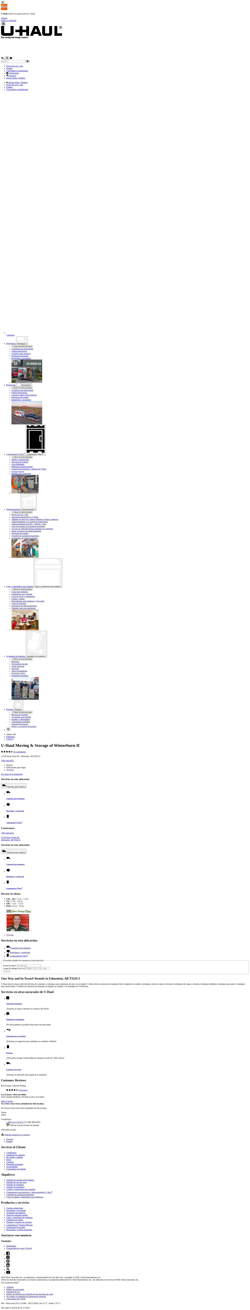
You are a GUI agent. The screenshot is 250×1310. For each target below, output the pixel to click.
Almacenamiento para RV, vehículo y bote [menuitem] (28, 524)
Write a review (7, 1101)
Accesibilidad (11, 1167)
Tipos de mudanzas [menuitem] (19, 671)
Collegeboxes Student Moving (19, 1225)
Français (9, 1139)
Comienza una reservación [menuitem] (22, 349)
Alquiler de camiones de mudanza (20, 1180)
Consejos (10, 1162)
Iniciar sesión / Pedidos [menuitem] (15, 78)
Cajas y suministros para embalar (48, 587)
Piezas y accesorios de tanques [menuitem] (23, 726)
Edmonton (10, 737)
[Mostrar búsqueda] (7, 58)
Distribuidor (11, 1246)
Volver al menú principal (22, 346)
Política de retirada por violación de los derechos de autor (29, 1294)
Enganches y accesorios (16, 1210)
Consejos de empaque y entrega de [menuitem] (28, 469)
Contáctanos (11, 1153)
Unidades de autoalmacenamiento (20, 1195)
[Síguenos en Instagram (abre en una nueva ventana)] (8, 1258)
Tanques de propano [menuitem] (19, 724)
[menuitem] (35, 390)
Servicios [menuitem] (15, 669)
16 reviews (22, 1090)
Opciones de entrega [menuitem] (19, 462)
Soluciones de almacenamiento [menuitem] (24, 606)
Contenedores (35, 454)
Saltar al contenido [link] (8, 20)
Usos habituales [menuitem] (17, 464)
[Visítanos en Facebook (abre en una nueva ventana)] (8, 1254)
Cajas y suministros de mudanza (19, 1217)
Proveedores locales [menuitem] (19, 664)
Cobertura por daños (14, 1220)
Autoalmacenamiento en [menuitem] (24, 517)
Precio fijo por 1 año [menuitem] (14, 66)
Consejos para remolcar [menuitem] (21, 354)
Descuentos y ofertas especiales (19, 1230)
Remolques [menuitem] (11, 343)
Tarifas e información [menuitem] (20, 459)
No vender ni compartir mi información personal (26, 1296)
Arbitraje (10, 1287)
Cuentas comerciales (14, 1208)
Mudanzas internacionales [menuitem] (22, 467)
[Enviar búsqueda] (28, 61)
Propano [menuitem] (10, 709)
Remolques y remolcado (15, 811)
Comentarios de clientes (16, 1169)
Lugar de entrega (14, 968)
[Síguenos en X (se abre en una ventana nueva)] (8, 1270)
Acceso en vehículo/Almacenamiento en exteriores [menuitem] (32, 529)
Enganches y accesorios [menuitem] (21, 358)
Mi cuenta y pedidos (14, 1157)
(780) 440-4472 (7, 761)
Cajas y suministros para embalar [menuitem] (20, 586)
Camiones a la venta (13, 1070)
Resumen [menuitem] (15, 661)
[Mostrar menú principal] (3, 24)
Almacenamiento (28, 509)
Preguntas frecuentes (14, 1164)
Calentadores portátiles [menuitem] (20, 722)
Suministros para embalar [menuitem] (21, 594)
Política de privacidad (15, 1289)
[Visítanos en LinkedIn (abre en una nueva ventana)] (8, 1266)
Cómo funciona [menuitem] (17, 666)
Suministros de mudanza (15, 1019)
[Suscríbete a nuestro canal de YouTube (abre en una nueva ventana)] (8, 1273)
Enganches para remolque (16, 1036)
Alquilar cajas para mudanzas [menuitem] (23, 608)
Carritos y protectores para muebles (20, 1189)
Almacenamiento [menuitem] (13, 509)
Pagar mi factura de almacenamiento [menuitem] (26, 531)
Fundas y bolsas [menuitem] (18, 599)
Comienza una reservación (22, 390)
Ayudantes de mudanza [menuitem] (16, 656)
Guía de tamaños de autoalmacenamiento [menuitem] (28, 526)
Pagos (8, 1160)
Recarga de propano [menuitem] (19, 715)
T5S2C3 (9, 739)
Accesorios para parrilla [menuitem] (21, 717)
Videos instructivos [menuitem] (19, 351)
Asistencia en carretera (15, 1155)
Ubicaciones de (16, 1299)
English (9, 1141)
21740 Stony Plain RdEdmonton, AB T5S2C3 (11, 838)
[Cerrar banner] (3, 2)
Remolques (21, 344)
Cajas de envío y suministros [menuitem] (23, 596)
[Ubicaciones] (11, 58)
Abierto (4, 18)
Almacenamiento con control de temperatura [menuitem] (29, 522)
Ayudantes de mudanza (36, 656)
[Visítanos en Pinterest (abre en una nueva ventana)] (8, 1262)
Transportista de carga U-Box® (19, 1248)
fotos (10, 770)
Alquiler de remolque (15, 1185)
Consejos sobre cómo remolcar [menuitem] (24, 395)
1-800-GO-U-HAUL (15, 1122)
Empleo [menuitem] (9, 68)
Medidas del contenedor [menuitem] (21, 474)
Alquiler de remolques (15, 1187)
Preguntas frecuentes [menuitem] (19, 356)
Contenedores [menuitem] (15, 454)
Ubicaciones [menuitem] (13, 73)
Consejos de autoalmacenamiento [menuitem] (25, 536)
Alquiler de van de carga (16, 1182)
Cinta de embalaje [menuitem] (18, 603)
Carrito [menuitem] (12, 76)
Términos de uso (13, 1292)
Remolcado (11, 385)
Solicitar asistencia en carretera (17, 1135)
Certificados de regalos (15, 1227)
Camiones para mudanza (16, 787)
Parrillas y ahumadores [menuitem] (20, 719)
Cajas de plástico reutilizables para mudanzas (24, 1197)
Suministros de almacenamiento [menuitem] (24, 538)
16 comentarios (19, 752)
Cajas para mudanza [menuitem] (19, 592)
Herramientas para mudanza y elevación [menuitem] (27, 601)
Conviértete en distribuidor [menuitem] (17, 71)
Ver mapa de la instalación (12, 774)
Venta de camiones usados (17, 1215)
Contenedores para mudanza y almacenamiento (29, 1192)
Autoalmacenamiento (14, 1004)
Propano (18, 709)
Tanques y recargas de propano (19, 1222)
